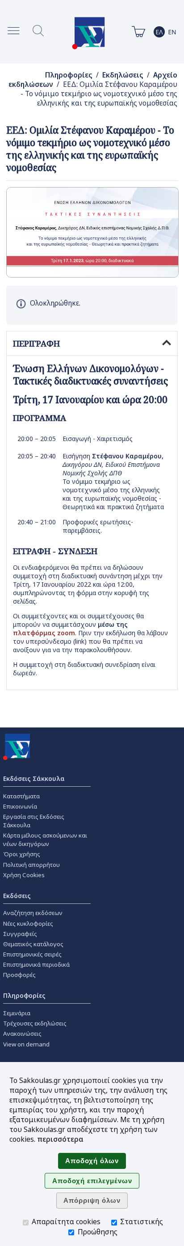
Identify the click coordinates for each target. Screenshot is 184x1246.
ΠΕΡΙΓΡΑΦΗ (36, 343)
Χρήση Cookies (24, 875)
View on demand (26, 1044)
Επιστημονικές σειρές (32, 954)
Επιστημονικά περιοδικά (36, 964)
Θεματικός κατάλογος (33, 944)
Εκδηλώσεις (122, 75)
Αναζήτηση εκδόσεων (33, 913)
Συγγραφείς (20, 934)
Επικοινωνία (20, 806)
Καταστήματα (21, 796)
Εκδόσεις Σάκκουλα (34, 778)
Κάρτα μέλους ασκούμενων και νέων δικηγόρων (45, 839)
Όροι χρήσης (21, 854)
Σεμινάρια (16, 1013)
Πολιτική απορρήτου (31, 865)
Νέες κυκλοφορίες (28, 923)
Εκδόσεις (17, 895)
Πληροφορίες (68, 75)
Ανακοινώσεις (22, 1033)
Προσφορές (19, 975)
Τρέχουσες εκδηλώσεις (35, 1023)
